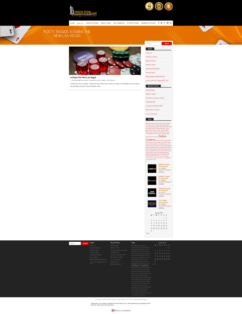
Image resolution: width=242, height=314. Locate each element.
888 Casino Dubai (150, 123)
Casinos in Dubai (151, 57)
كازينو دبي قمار (154, 157)
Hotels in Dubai (151, 94)
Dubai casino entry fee (151, 142)
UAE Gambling (142, 289)
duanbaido (75, 80)
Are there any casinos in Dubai (162, 123)
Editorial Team (151, 65)
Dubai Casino (84, 80)
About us (149, 53)
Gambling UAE (150, 102)
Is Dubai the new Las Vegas (83, 77)
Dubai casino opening (136, 271)
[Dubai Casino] (83, 17)
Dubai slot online (160, 145)
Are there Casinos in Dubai (155, 98)
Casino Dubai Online (140, 255)
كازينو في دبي (149, 159)
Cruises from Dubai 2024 (154, 106)
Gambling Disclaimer (153, 69)
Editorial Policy (151, 61)
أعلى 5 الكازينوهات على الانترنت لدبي (157, 80)
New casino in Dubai (159, 150)
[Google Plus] (164, 23)
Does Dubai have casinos (152, 136)
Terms (131, 299)
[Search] (170, 23)
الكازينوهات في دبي (166, 157)
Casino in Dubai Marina (140, 257)
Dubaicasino (158, 140)
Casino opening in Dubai (156, 132)
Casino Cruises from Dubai (158, 128)
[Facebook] (158, 23)
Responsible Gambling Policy (155, 76)
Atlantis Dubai (163, 125)
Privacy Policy (150, 72)
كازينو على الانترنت (142, 294)
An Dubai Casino (111, 299)
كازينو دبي (159, 157)
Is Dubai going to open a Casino (157, 149)
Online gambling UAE (154, 154)
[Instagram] (167, 23)
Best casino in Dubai (152, 110)
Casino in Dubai (156, 130)
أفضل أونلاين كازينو (164, 156)
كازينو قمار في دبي (151, 114)
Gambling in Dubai (154, 147)
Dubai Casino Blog (166, 140)
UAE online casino (155, 156)
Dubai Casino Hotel (162, 142)
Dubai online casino (151, 145)
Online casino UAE (154, 152)
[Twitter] (161, 23)
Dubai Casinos (157, 144)
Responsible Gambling (140, 299)
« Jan (147, 233)
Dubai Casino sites (166, 144)
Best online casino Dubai (160, 126)
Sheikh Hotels (150, 90)
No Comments (111, 80)
